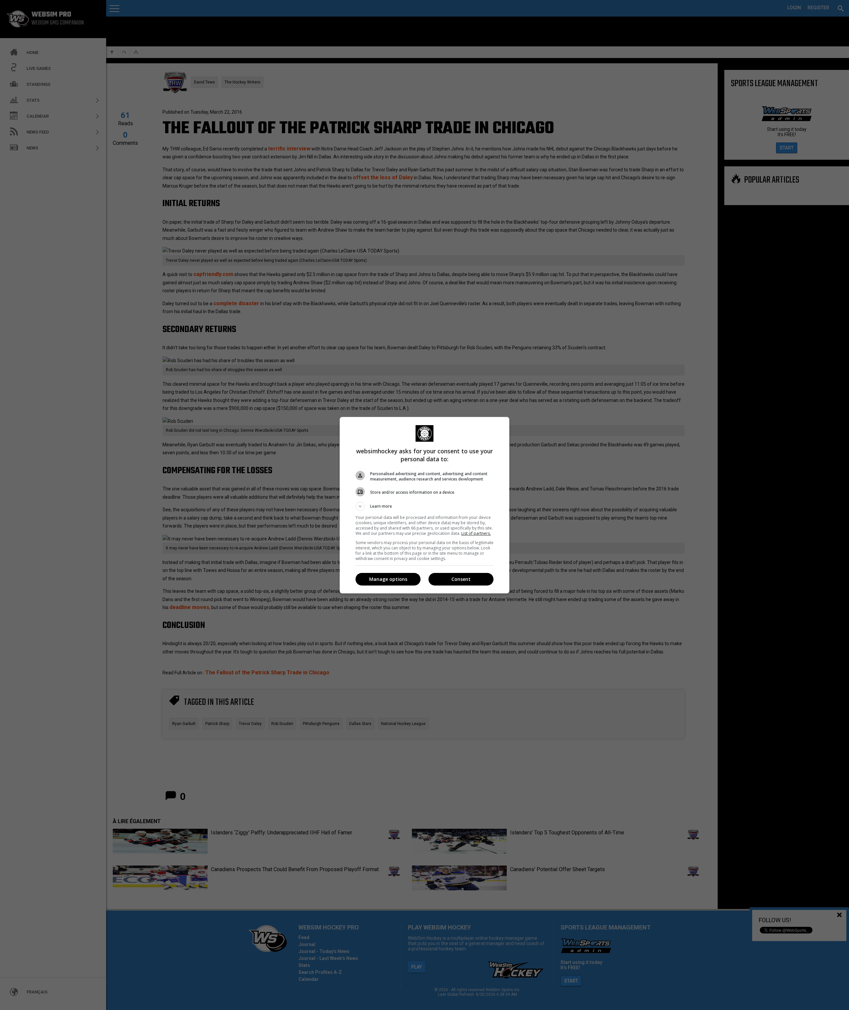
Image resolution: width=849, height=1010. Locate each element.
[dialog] (424, 505)
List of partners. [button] (476, 533)
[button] (424, 506)
